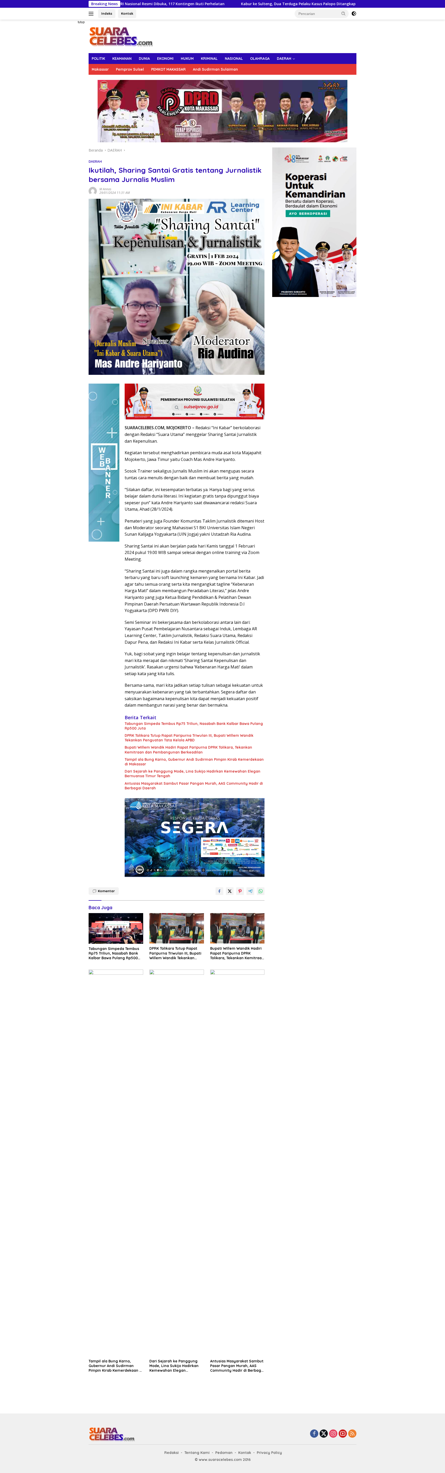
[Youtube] (343, 1433)
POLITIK (98, 58)
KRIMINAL (209, 58)
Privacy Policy (269, 1452)
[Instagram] (333, 1433)
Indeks (106, 13)
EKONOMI (165, 58)
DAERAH (284, 58)
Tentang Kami (197, 1452)
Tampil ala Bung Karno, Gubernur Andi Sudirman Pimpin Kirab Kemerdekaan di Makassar (194, 761)
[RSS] (352, 1433)
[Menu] (92, 13)
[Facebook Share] (219, 891)
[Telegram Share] (250, 891)
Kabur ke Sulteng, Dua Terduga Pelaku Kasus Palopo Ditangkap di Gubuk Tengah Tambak (253, 4)
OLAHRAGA (260, 58)
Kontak (127, 13)
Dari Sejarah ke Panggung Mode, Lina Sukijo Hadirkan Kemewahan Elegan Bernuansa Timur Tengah (192, 773)
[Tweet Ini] (230, 891)
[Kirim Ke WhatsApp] (260, 891)
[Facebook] (314, 1433)
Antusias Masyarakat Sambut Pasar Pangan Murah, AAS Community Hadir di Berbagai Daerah (194, 785)
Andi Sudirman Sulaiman (215, 69)
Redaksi (171, 1452)
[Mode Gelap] (353, 13)
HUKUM (187, 58)
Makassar (100, 69)
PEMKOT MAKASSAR (168, 69)
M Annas (105, 189)
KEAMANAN (122, 58)
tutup (81, 22)
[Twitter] (324, 1433)
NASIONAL (234, 58)
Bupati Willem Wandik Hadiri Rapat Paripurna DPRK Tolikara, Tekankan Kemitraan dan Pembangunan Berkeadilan (188, 749)
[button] (343, 13)
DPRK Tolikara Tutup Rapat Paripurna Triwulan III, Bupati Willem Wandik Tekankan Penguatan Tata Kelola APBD (189, 737)
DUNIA (144, 58)
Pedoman (224, 1452)
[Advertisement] (70, 97)
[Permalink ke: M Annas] (93, 190)
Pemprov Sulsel (130, 69)
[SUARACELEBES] (121, 36)
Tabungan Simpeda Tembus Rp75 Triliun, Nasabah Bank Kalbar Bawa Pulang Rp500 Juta (194, 726)
